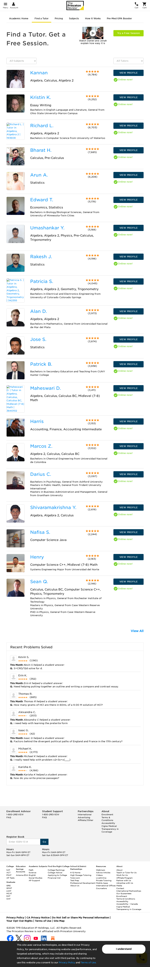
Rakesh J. (41, 256)
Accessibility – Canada (127, 904)
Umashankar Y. (47, 227)
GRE (8, 885)
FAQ (8, 817)
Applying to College (57, 875)
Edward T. (41, 199)
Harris (37, 421)
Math (31, 870)
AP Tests (10, 878)
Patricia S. (41, 281)
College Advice (55, 872)
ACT (8, 872)
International (84, 814)
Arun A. (39, 175)
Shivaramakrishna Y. (53, 507)
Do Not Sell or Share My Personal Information (80, 917)
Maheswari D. (45, 388)
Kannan (39, 72)
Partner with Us (123, 880)
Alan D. (38, 311)
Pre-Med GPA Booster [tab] (119, 18)
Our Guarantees (123, 893)
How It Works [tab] (93, 18)
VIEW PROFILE (128, 72)
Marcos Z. (41, 446)
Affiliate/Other (85, 820)
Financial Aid (54, 878)
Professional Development (82, 883)
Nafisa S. (40, 532)
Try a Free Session (128, 33)
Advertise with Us (124, 883)
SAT (8, 870)
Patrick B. (41, 364)
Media (119, 885)
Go (44, 841)
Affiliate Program (124, 878)
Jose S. (38, 339)
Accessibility (108, 823)
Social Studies (35, 878)
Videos (99, 875)
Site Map (59, 920)
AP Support (34, 880)
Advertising (84, 817)
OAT (8, 899)
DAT (8, 896)
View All (137, 631)
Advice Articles (103, 872)
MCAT (9, 893)
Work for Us (122, 875)
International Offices (106, 885)
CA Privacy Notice (38, 917)
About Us (74, 885)
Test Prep (74, 880)
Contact (120, 888)
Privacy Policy (67, 962)
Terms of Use (88, 962)
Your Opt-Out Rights (19, 920)
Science (32, 872)
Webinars (100, 870)
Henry (37, 557)
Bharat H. (40, 150)
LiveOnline (101, 878)
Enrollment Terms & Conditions (107, 817)
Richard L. (41, 125)
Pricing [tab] (59, 18)
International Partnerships (128, 891)
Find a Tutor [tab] (41, 18)
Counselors (101, 888)
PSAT (9, 875)
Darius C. (40, 474)
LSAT (8, 891)
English (32, 875)
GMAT (9, 888)
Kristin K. (40, 97)
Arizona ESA (22, 875)
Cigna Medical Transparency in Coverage (110, 829)
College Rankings (56, 870)
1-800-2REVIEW (15, 814)
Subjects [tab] (74, 18)
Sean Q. (39, 581)
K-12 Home (75, 872)
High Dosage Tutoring (80, 875)
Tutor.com (75, 878)
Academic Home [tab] (18, 18)
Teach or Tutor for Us (126, 872)
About (119, 870)
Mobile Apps (102, 883)
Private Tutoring (103, 880)
